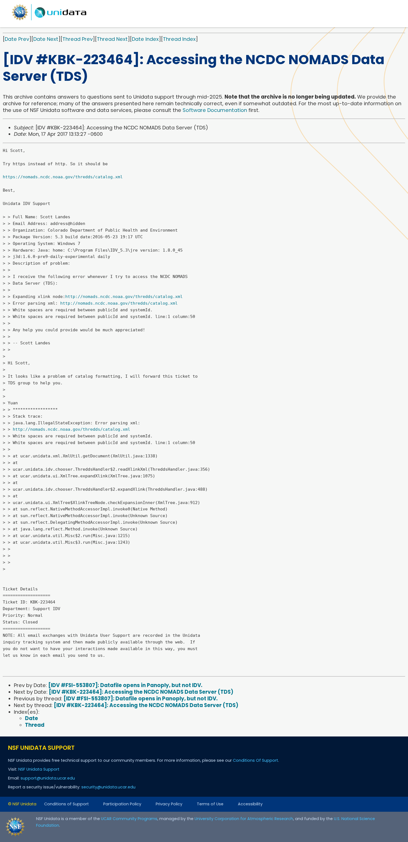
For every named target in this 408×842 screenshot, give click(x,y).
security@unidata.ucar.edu (108, 787)
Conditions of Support (66, 804)
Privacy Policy (169, 804)
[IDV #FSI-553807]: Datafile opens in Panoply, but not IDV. (125, 685)
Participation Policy (122, 804)
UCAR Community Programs (129, 818)
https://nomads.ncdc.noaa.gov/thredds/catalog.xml (63, 176)
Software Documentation (215, 110)
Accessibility (250, 804)
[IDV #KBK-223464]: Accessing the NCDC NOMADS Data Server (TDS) (141, 691)
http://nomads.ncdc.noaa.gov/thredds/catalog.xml (124, 296)
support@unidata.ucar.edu (48, 778)
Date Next (45, 39)
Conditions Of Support (255, 760)
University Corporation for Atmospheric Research (244, 818)
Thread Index (179, 39)
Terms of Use (210, 804)
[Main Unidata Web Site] (49, 20)
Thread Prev (77, 39)
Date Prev (17, 39)
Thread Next (112, 39)
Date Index (145, 39)
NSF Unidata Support (38, 769)
